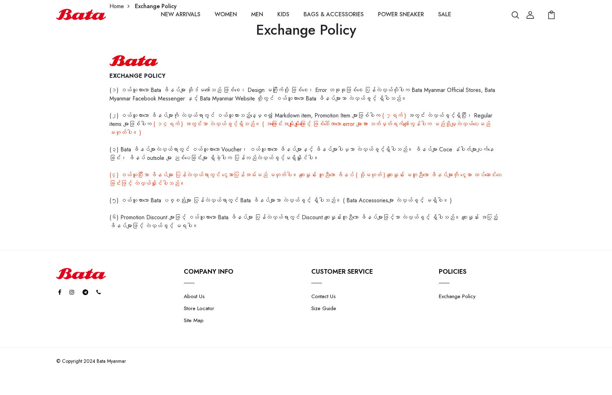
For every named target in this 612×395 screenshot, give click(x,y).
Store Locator (199, 308)
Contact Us (323, 296)
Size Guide (323, 308)
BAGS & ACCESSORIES (334, 14)
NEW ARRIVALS (180, 14)
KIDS (283, 14)
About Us (194, 296)
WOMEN (226, 14)
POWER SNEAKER (401, 14)
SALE (444, 14)
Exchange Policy (457, 296)
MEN (257, 14)
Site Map (194, 320)
